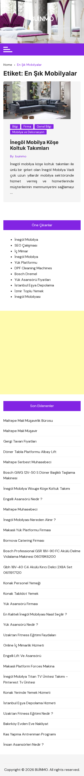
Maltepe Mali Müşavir (20, 430)
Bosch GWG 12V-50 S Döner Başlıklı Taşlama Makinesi (39, 475)
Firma (27, 126)
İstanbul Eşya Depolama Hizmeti (29, 703)
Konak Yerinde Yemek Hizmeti (26, 692)
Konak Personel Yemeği (22, 583)
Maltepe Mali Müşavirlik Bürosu (28, 420)
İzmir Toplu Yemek (29, 291)
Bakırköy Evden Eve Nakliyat (25, 723)
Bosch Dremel (26, 274)
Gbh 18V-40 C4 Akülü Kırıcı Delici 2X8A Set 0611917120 (37, 570)
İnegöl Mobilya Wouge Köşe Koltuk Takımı (36, 488)
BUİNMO (42, 19)
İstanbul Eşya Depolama (34, 285)
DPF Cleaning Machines (33, 268)
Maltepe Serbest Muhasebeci (27, 462)
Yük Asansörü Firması (20, 603)
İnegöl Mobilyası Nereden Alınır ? (29, 519)
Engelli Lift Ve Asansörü (22, 655)
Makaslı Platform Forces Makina (28, 666)
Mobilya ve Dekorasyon (28, 132)
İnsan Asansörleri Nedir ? (23, 744)
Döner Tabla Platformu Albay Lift (29, 451)
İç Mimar (21, 251)
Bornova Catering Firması (23, 540)
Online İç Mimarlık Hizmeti (23, 645)
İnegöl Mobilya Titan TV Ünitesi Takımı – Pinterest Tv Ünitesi (35, 679)
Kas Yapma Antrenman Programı (29, 734)
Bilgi (15, 126)
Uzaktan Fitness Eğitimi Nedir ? (28, 713)
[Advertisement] (42, 352)
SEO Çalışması (26, 245)
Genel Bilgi (44, 126)
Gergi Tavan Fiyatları (20, 441)
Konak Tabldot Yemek (21, 593)
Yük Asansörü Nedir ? (20, 624)
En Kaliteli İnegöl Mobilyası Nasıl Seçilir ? (35, 614)
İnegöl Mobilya (26, 239)
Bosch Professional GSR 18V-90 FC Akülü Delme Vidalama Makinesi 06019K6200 (41, 554)
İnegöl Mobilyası (28, 296)
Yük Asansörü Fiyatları (33, 279)
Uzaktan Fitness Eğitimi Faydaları (29, 635)
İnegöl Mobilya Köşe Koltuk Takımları (34, 145)
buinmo (20, 156)
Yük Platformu (26, 262)
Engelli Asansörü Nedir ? (22, 499)
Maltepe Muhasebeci (20, 509)
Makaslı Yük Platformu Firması (27, 530)
